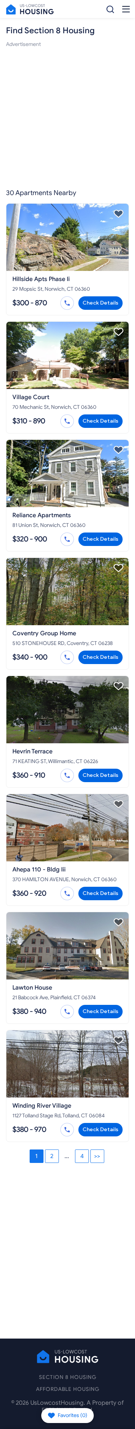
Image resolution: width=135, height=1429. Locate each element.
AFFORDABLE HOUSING (67, 1389)
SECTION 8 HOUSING (67, 1377)
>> (97, 1156)
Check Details (100, 303)
